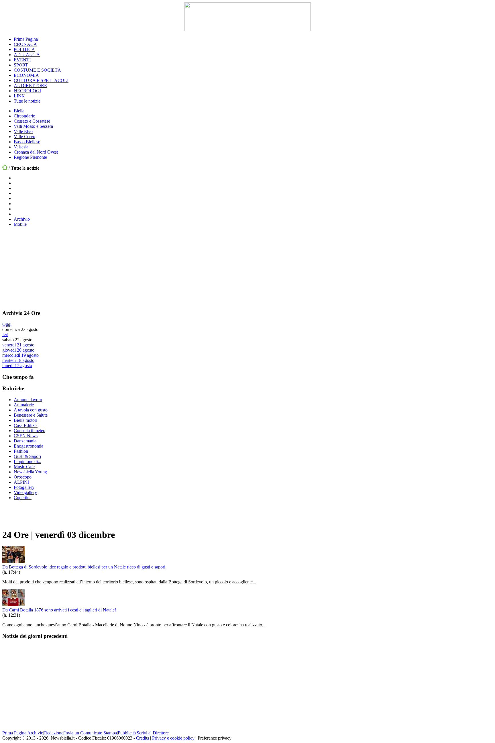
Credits (142, 738)
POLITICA (24, 49)
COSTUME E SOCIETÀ (37, 70)
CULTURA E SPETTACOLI (41, 80)
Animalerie (24, 404)
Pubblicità (127, 732)
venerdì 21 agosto (18, 344)
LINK (19, 95)
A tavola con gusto (31, 409)
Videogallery (25, 492)
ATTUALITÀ (27, 54)
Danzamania (25, 440)
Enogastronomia (28, 446)
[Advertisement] (45, 267)
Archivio (22, 219)
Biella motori (25, 420)
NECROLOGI (27, 90)
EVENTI (22, 59)
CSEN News (26, 435)
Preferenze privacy (214, 738)
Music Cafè (24, 466)
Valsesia (21, 146)
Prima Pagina (26, 39)
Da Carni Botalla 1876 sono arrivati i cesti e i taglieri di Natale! (59, 609)
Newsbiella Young (30, 471)
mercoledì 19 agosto (20, 355)
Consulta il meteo (29, 430)
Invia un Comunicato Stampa (90, 732)
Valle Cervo (24, 136)
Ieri (5, 334)
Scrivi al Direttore (153, 732)
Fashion (21, 451)
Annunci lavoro (28, 399)
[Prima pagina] (4, 168)
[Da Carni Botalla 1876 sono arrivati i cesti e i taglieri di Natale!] (13, 604)
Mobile (20, 224)
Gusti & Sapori (27, 456)
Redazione (53, 732)
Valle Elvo (23, 131)
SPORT (21, 64)
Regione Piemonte (30, 157)
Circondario (24, 115)
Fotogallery (24, 487)
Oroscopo (23, 477)
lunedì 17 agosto (17, 365)
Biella (19, 110)
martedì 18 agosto (18, 360)
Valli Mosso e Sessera (33, 126)
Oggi (6, 324)
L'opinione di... (27, 461)
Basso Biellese (27, 141)
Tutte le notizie (27, 101)
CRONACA (25, 44)
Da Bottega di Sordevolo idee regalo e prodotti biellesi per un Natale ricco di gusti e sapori (83, 566)
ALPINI (21, 482)
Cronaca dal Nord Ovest (36, 152)
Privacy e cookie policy (173, 738)
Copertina (23, 497)
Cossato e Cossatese (32, 121)
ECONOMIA (26, 75)
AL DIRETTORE (30, 85)
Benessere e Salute (31, 415)
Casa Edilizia (26, 425)
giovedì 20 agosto (18, 350)
